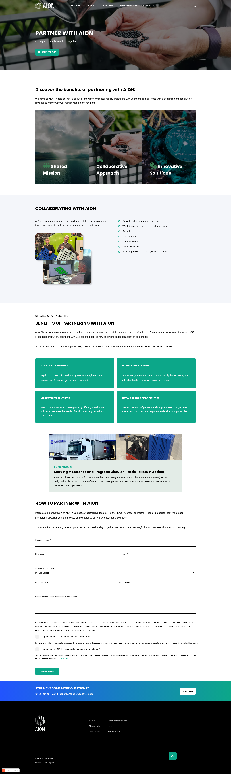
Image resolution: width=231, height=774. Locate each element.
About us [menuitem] (146, 5)
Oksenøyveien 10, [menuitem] (96, 726)
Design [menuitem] (90, 5)
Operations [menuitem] (107, 5)
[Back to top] (173, 756)
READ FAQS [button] (188, 691)
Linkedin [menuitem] (111, 726)
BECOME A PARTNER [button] (47, 52)
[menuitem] (97, 716)
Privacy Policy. (64, 658)
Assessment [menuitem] (73, 5)
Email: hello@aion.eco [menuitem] (117, 721)
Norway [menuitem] (92, 737)
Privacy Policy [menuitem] (114, 731)
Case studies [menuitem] (127, 5)
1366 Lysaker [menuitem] (94, 731)
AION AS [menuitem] (92, 721)
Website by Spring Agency (44, 763)
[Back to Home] (44, 5)
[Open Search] (195, 6)
